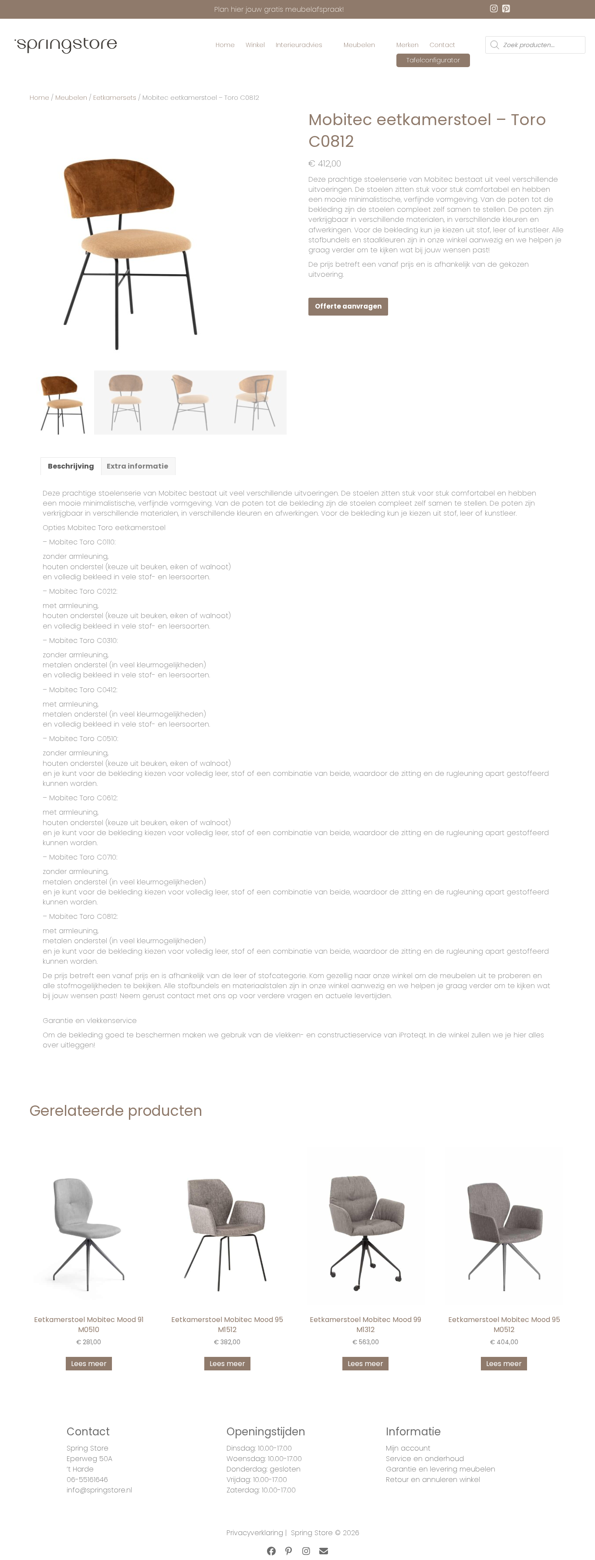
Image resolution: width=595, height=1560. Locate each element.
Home (39, 97)
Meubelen (71, 97)
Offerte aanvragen (348, 306)
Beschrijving (71, 466)
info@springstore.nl (99, 1490)
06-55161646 (87, 1480)
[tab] (71, 466)
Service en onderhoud (425, 1459)
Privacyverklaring (255, 1533)
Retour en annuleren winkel (433, 1480)
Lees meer (89, 1364)
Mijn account (408, 1448)
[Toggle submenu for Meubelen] (381, 45)
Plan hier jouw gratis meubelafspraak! (279, 9)
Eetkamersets (114, 97)
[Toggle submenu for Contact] (461, 45)
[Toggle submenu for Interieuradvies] (328, 45)
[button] (271, 1551)
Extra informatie (137, 466)
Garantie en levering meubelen (440, 1469)
